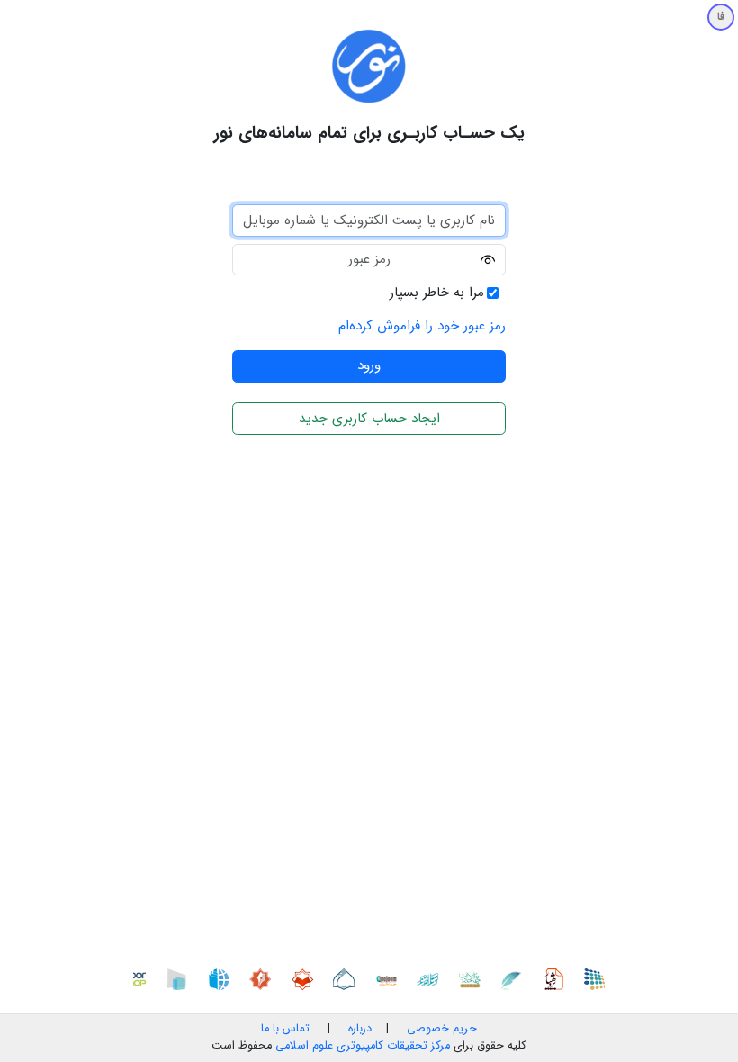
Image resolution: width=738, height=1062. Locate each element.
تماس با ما (285, 1029)
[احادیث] (474, 978)
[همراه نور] (432, 978)
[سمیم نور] (599, 978)
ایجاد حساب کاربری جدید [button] (369, 418)
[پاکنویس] (515, 978)
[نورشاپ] (139, 978)
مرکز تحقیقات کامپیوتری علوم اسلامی (362, 1046)
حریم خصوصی (442, 1029)
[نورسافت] (348, 978)
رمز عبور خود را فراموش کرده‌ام (422, 326)
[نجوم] (390, 978)
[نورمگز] (264, 978)
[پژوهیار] (558, 978)
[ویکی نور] (223, 978)
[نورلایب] (307, 978)
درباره (358, 1029)
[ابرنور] (181, 978)
